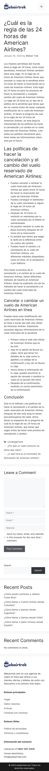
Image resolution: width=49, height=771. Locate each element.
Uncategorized (15, 442)
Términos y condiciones (16, 733)
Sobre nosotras (12, 704)
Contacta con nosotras (16, 713)
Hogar (7, 699)
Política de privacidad (15, 728)
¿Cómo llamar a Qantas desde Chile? (23, 617)
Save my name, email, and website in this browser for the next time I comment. (25, 537)
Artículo (8, 708)
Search (7, 565)
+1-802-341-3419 (24, 749)
